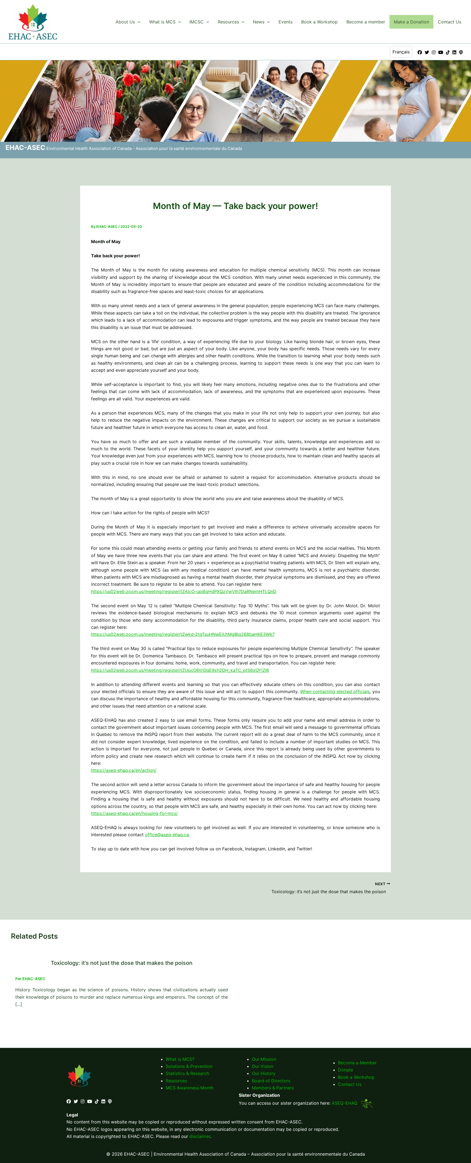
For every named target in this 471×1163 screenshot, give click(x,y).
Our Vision (262, 1066)
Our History (264, 1073)
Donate (345, 1070)
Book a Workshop (319, 22)
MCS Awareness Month (189, 1087)
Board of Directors (271, 1080)
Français (401, 52)
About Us (125, 22)
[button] (137, 22)
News (258, 22)
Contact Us (449, 22)
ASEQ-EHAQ (345, 1103)
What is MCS (162, 22)
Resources (228, 22)
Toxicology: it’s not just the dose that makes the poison (121, 963)
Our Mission (264, 1059)
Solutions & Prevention (189, 1066)
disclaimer (199, 1136)
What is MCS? (180, 1059)
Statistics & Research (187, 1073)
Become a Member (357, 1062)
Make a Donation (411, 22)
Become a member (365, 22)
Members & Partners (273, 1087)
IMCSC (196, 22)
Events (285, 22)
